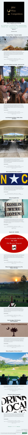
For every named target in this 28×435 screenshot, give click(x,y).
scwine (19, 59)
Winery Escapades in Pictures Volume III (14, 351)
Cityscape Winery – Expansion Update (14, 35)
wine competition (16, 194)
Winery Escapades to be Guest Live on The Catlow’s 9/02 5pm (14, 267)
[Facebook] (12, 29)
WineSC (17, 60)
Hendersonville (12, 166)
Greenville (18, 59)
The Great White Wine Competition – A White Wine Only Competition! (17, 25)
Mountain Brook (17, 166)
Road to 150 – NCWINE (14, 232)
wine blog (22, 112)
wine (20, 58)
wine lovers (11, 113)
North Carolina (12, 112)
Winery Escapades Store (14, 197)
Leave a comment (14, 168)
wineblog (16, 167)
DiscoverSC (11, 59)
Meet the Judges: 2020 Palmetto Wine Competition (14, 321)
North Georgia (7, 167)
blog (6, 194)
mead (10, 194)
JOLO (14, 166)
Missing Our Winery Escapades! (14, 394)
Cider (7, 194)
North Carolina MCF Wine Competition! (14, 171)
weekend (12, 262)
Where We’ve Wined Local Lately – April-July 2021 (14, 64)
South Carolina (21, 59)
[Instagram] (15, 29)
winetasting (19, 422)
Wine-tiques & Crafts (6, 25)
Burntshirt (6, 166)
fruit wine (9, 194)
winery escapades (18, 113)
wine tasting (13, 113)
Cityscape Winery (8, 59)
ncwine (9, 112)
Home (2, 25)
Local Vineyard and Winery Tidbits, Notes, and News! (14, 118)
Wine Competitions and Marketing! (14, 23)
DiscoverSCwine (14, 59)
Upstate (13, 60)
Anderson (6, 59)
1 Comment (22, 194)
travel (19, 112)
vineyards (19, 389)
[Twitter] (14, 29)
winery (15, 60)
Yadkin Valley (20, 167)
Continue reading (6, 164)
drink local (6, 112)
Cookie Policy (14, 433)
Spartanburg (10, 60)
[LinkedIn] (13, 29)
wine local (8, 113)
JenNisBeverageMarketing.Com (10, 58)
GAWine (8, 112)
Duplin (10, 166)
